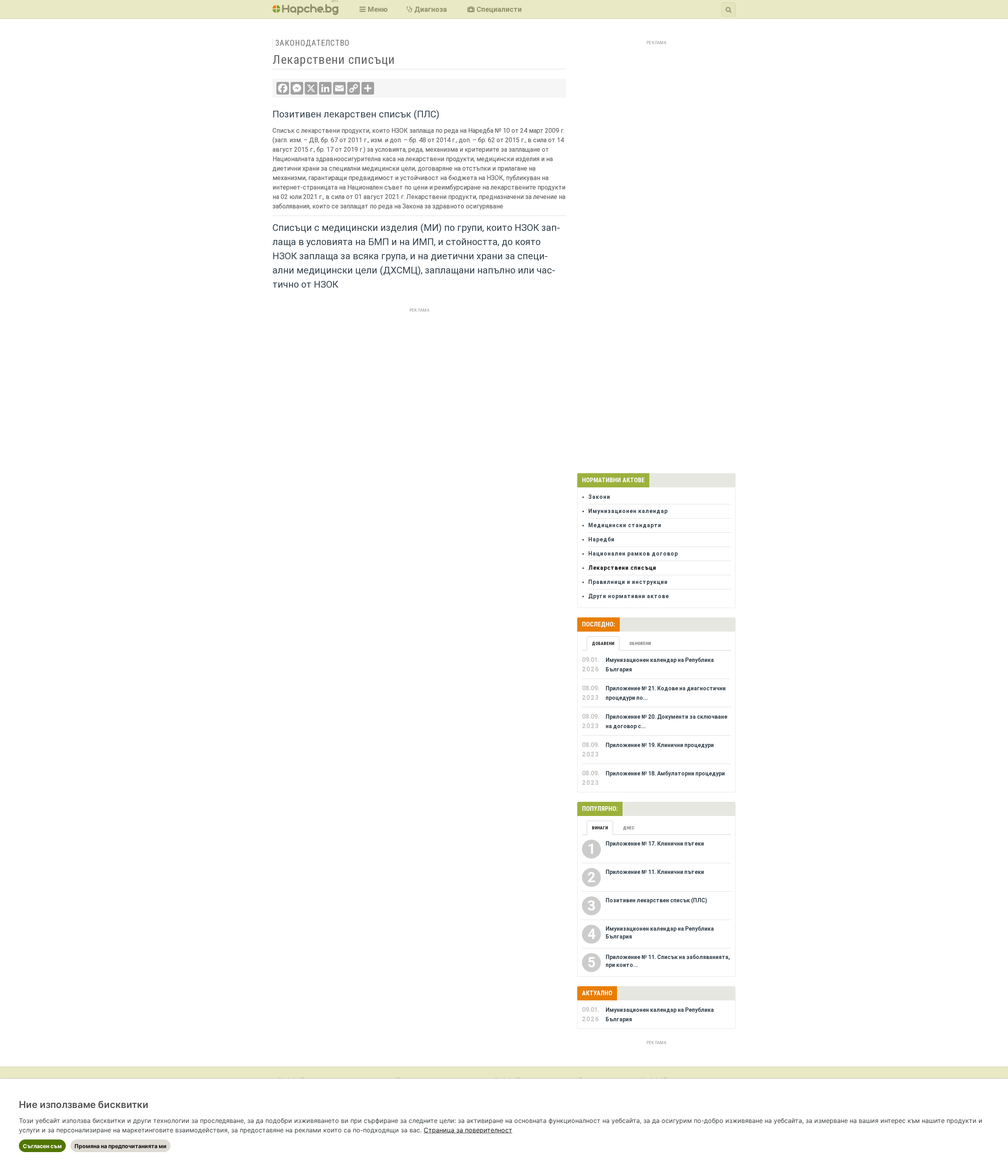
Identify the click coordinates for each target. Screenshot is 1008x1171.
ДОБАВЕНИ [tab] (603, 643)
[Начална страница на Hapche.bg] (305, 12)
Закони (599, 497)
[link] (468, 1130)
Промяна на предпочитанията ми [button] (120, 1146)
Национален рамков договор (633, 553)
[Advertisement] (419, 370)
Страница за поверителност (468, 1130)
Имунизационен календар (628, 511)
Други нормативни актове (628, 596)
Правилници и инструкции (628, 582)
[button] (373, 9)
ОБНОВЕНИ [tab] (640, 643)
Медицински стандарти (625, 525)
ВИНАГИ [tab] (600, 828)
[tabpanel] (656, 721)
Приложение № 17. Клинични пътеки (655, 843)
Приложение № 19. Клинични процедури (660, 745)
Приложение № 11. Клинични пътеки (655, 872)
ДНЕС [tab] (628, 828)
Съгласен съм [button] (42, 1146)
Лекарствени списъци (622, 568)
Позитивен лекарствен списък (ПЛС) (355, 114)
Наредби (601, 539)
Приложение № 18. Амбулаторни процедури (665, 773)
